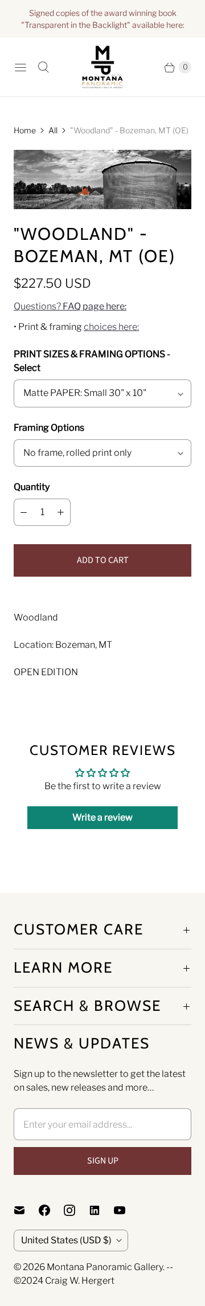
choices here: (111, 326)
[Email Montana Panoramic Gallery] (26, 1210)
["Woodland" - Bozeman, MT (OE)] (102, 179)
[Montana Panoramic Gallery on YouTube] (126, 1210)
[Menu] (20, 67)
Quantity (32, 486)
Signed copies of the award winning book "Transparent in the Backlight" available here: (102, 19)
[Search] (43, 67)
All (53, 130)
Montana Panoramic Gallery (105, 1267)
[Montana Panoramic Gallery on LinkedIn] (101, 1210)
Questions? (70, 306)
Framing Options (49, 427)
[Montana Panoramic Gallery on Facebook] (51, 1210)
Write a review (102, 817)
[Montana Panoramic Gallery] (102, 66)
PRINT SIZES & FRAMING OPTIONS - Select (92, 361)
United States (66, 1240)
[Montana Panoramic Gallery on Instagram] (76, 1210)
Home (25, 130)
